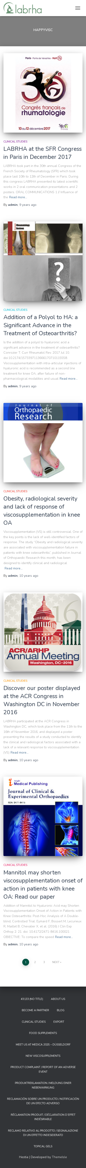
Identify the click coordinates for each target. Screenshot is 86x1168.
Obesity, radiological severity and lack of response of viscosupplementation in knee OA (41, 511)
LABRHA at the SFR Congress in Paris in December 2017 (42, 153)
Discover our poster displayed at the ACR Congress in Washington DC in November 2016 (41, 700)
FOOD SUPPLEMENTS (43, 1033)
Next (55, 962)
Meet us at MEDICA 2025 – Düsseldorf (43, 1044)
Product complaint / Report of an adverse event (43, 1069)
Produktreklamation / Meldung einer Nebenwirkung (43, 1085)
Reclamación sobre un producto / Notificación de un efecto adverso (43, 1101)
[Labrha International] (24, 8)
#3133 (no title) (32, 999)
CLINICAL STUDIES (15, 141)
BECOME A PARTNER (35, 1010)
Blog (60, 1010)
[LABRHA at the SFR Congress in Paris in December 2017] (43, 93)
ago (27, 205)
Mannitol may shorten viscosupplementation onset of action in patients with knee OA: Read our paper (43, 885)
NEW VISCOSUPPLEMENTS (43, 1056)
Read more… (18, 197)
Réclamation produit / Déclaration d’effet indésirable (43, 1117)
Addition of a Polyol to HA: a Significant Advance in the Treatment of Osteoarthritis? (40, 325)
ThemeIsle (59, 1157)
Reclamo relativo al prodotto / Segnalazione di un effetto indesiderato (43, 1133)
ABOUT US (58, 999)
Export (58, 1022)
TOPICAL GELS (43, 1146)
